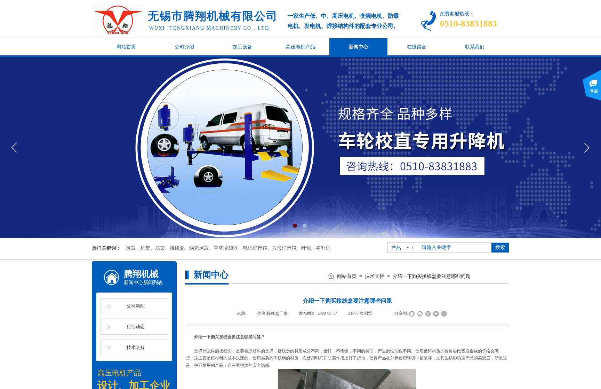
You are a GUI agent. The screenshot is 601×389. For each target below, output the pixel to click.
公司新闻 (136, 306)
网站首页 (346, 276)
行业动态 (136, 326)
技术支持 (374, 276)
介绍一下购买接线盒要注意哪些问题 (432, 276)
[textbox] (454, 247)
